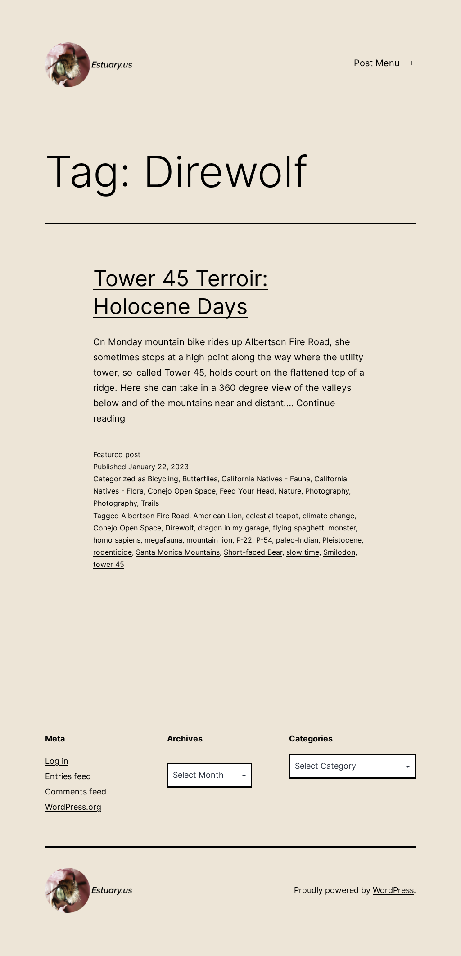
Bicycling (163, 478)
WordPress (393, 890)
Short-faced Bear (253, 552)
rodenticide (112, 552)
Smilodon (339, 552)
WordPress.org (73, 807)
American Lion (217, 515)
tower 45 (108, 564)
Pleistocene (342, 539)
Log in (56, 761)
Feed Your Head (247, 490)
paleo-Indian (297, 539)
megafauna (163, 539)
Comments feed (75, 791)
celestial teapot (272, 515)
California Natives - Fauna (265, 478)
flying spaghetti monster (314, 527)
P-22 (244, 539)
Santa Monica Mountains (178, 552)
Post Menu (377, 63)
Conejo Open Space (182, 490)
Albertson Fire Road (155, 515)
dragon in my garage (233, 527)
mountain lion (209, 539)
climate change (328, 515)
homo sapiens (116, 539)
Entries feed (68, 776)
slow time (302, 552)
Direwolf (179, 527)
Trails (150, 502)
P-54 (264, 539)
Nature (289, 490)
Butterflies (199, 478)
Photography (327, 490)
